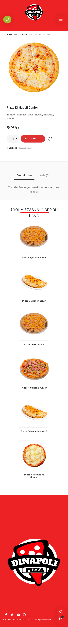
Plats (42, 517)
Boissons (25, 524)
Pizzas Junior (21, 35)
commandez (33, 138)
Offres (33, 511)
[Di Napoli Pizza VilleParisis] (34, 12)
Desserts (42, 524)
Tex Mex (56, 517)
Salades (48, 511)
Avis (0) (45, 175)
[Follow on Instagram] (24, 614)
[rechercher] (61, 612)
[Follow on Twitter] (12, 614)
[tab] (24, 175)
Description (24, 175)
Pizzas (19, 511)
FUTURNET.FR (21, 620)
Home (9, 35)
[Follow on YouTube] (18, 614)
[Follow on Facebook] (6, 614)
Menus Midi (13, 517)
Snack (29, 517)
